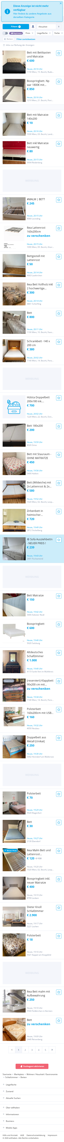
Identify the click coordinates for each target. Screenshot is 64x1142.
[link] (12, 1049)
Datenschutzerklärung (36, 1135)
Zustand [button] (9, 1091)
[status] (32, 11)
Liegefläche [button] (11, 1084)
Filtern (15, 26)
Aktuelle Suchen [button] (13, 1098)
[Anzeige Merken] (58, 53)
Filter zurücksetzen (26, 39)
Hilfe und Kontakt (10, 1135)
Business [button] (10, 1121)
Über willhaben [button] (13, 1107)
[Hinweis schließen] (61, 3)
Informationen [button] (12, 1114)
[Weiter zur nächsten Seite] (52, 1049)
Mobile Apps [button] (11, 1127)
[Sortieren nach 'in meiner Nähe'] (33, 26)
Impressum (52, 1135)
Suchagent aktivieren (33, 1066)
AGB (22, 1135)
